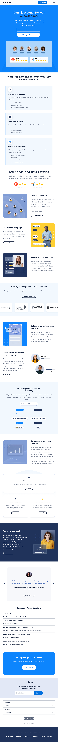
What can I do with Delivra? (10, 623)
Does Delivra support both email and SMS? (14, 616)
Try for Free (8, 374)
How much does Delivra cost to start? (13, 644)
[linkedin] (30, 718)
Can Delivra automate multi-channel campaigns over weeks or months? (22, 630)
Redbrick (28, 732)
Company (7, 702)
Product (7, 705)
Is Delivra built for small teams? (11, 637)
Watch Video (28, 595)
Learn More (29, 488)
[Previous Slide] (4, 584)
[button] (54, 2)
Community (8, 712)
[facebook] (25, 718)
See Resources (9, 553)
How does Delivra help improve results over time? (16, 634)
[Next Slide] (54, 584)
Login (49, 2)
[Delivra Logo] (7, 2)
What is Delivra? (7, 613)
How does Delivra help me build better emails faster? (17, 641)
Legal (32, 723)
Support (7, 709)
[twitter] (27, 718)
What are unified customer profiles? (13, 620)
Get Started (29, 668)
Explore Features (36, 215)
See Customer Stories (29, 296)
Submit (38, 693)
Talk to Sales (42, 2)
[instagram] (33, 718)
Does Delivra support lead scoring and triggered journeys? (19, 627)
